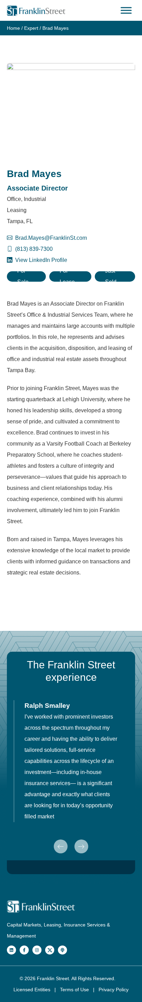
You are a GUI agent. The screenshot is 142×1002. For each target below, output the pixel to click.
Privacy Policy (114, 989)
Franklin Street (53, 978)
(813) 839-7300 (34, 249)
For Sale (23, 276)
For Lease (67, 276)
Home (13, 28)
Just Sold (110, 276)
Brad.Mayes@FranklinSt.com (51, 238)
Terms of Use (75, 989)
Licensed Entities (32, 989)
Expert (31, 28)
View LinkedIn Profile (40, 260)
